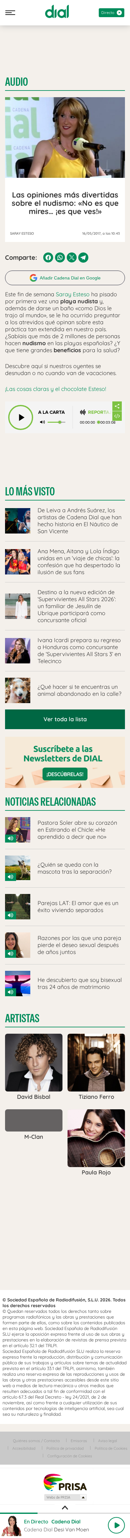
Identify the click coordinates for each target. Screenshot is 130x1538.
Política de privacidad (65, 1448)
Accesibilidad (23, 1448)
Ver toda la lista (65, 719)
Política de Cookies (111, 1448)
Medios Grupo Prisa (65, 1497)
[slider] (65, 1513)
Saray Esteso (73, 294)
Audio (16, 82)
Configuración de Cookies (69, 1456)
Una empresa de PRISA (65, 1482)
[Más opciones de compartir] (117, 406)
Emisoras (79, 1440)
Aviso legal (107, 1440)
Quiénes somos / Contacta (36, 1440)
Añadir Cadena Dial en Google (70, 277)
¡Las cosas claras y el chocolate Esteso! (55, 389)
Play (116, 1525)
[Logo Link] (57, 11)
